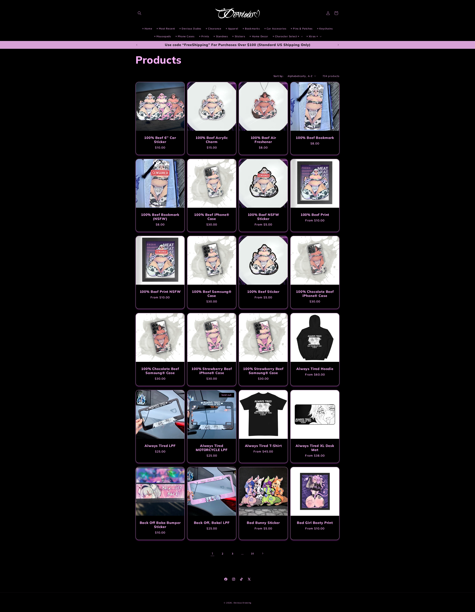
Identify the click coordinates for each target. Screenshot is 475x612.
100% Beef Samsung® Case (212, 294)
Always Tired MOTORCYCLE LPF (212, 448)
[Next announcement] (338, 44)
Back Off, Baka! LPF (212, 523)
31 (252, 553)
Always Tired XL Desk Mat (315, 448)
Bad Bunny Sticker (263, 523)
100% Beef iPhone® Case (211, 217)
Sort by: (278, 76)
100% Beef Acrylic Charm (212, 140)
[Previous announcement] (137, 44)
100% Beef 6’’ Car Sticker (160, 140)
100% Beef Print (315, 215)
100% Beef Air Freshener (263, 140)
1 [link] (212, 553)
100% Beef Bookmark (315, 138)
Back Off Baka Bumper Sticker (160, 525)
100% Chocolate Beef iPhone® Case (315, 294)
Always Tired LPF (160, 446)
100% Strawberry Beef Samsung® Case (263, 371)
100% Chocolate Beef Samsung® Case (160, 371)
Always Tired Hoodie (314, 369)
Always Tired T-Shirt (263, 446)
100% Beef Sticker (263, 292)
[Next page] (262, 553)
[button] (139, 13)
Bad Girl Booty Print (315, 523)
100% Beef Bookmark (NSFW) (160, 217)
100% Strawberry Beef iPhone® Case (211, 371)
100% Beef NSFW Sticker (263, 217)
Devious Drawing (242, 602)
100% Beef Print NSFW (160, 292)
